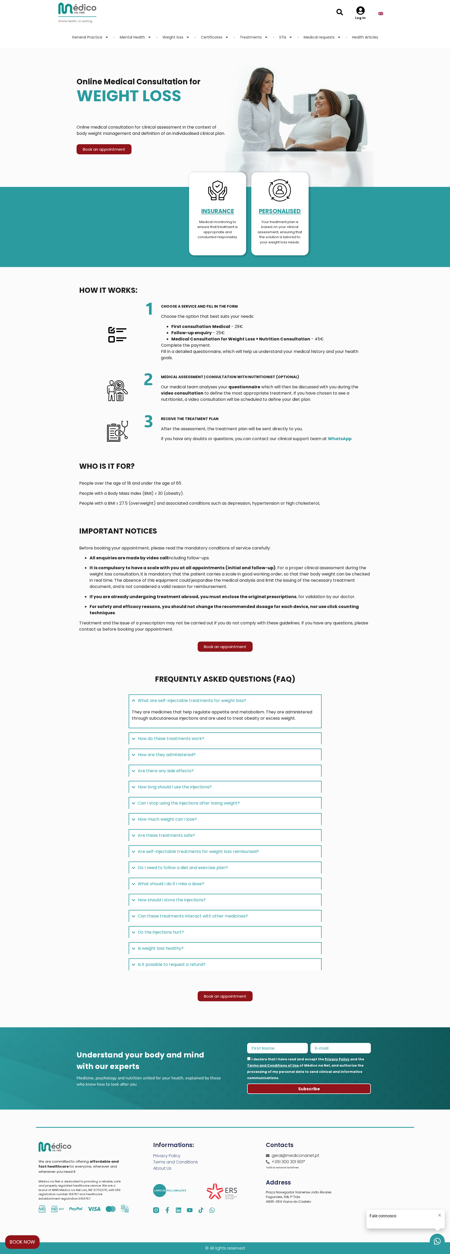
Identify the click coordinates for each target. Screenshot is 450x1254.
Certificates (211, 37)
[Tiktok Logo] (201, 1210)
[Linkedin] (179, 1210)
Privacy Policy (337, 1059)
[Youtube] (190, 1210)
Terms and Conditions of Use (273, 1065)
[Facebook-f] (167, 1210)
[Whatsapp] (212, 1210)
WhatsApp (340, 439)
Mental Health (132, 37)
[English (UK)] (384, 14)
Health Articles (365, 37)
